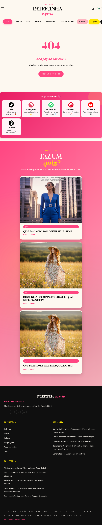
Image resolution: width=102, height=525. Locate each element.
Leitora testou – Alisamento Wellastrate (69, 454)
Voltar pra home (51, 74)
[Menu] (2, 8)
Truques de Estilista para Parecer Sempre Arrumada (25, 496)
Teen (82, 21)
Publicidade (87, 511)
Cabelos (18, 21)
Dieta (6, 452)
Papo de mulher (67, 21)
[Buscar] (92, 8)
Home (8, 22)
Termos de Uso (59, 511)
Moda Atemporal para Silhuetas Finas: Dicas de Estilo (26, 468)
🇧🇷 (99, 8)
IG (6, 412)
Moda (28, 21)
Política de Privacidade (34, 511)
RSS (24, 412)
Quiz (94, 21)
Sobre (74, 511)
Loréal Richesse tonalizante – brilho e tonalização (73, 437)
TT (18, 412)
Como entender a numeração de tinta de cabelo (73, 441)
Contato (12, 511)
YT (12, 412)
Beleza (38, 21)
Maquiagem (50, 21)
